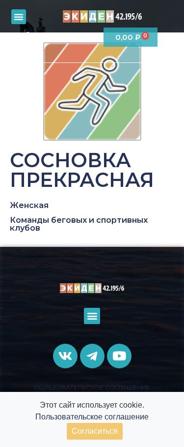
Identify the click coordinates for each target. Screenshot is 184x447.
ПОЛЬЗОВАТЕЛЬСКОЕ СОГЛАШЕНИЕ (92, 387)
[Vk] (49, 38)
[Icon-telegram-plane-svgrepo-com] (69, 38)
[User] (28, 38)
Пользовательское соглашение (92, 417)
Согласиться (95, 431)
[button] (18, 16)
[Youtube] (90, 38)
